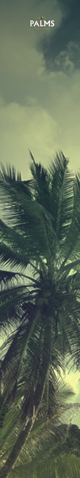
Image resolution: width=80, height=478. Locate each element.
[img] (40, 239)
